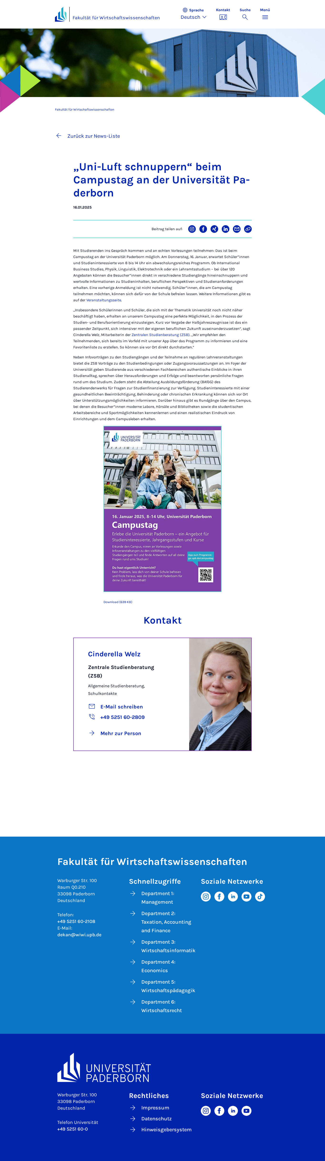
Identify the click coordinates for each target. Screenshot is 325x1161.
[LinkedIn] (233, 896)
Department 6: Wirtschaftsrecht (161, 1006)
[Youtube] (246, 896)
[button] (196, 14)
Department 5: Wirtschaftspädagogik (168, 986)
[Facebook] (219, 896)
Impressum (155, 1108)
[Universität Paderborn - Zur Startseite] (60, 14)
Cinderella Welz (114, 654)
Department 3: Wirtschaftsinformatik (168, 946)
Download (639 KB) (117, 602)
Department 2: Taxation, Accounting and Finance (166, 922)
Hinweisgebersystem (166, 1130)
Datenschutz (156, 1119)
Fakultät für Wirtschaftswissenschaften (116, 17)
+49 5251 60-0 (72, 1129)
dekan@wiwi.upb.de (79, 934)
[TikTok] (260, 896)
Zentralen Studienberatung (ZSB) (161, 334)
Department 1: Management (157, 897)
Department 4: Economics (158, 966)
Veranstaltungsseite (103, 300)
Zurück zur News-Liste (93, 136)
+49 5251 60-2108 (76, 921)
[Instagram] (206, 896)
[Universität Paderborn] (162, 1067)
